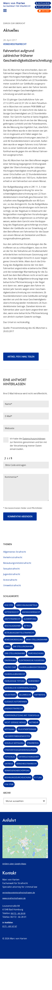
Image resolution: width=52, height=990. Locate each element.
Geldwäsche (25, 694)
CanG (7, 646)
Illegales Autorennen (16, 701)
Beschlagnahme (13, 625)
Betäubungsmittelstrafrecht (17, 562)
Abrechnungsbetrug (26, 605)
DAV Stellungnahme (23, 646)
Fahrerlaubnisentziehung (32, 667)
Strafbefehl (33, 743)
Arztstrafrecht (10, 579)
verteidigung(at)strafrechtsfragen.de (18, 892)
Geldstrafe (10, 694)
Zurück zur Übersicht (14, 23)
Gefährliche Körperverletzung (20, 688)
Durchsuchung (36, 653)
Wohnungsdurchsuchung (18, 777)
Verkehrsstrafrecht (12, 557)
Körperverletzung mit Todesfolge (22, 715)
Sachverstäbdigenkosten (17, 736)
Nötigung (10, 729)
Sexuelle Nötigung (14, 743)
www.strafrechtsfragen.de (14, 898)
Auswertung (30, 619)
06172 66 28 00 (43, 3)
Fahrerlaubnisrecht (15, 674)
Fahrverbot (34, 681)
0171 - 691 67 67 (9, 926)
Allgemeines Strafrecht (14, 551)
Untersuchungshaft (28, 756)
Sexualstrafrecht (11, 568)
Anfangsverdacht (31, 612)
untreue (9, 763)
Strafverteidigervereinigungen (20, 750)
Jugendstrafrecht (11, 574)
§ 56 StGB (9, 784)
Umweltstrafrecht (12, 585)
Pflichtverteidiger (27, 729)
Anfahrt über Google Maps (14, 863)
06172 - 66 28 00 (18, 913)
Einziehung (10, 660)
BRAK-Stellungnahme (36, 639)
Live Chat (45, 11)
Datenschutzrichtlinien (34, 438)
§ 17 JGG (38, 777)
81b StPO (9, 605)
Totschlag (10, 756)
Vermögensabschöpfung (17, 770)
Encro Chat (10, 667)
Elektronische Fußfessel (32, 660)
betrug (27, 625)
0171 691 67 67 (43, 7)
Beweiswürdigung (14, 639)
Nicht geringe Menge (15, 722)
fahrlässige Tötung (15, 681)
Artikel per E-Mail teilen (20, 356)
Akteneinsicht (12, 612)
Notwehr (33, 722)
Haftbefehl (39, 694)
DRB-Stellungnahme (15, 653)
